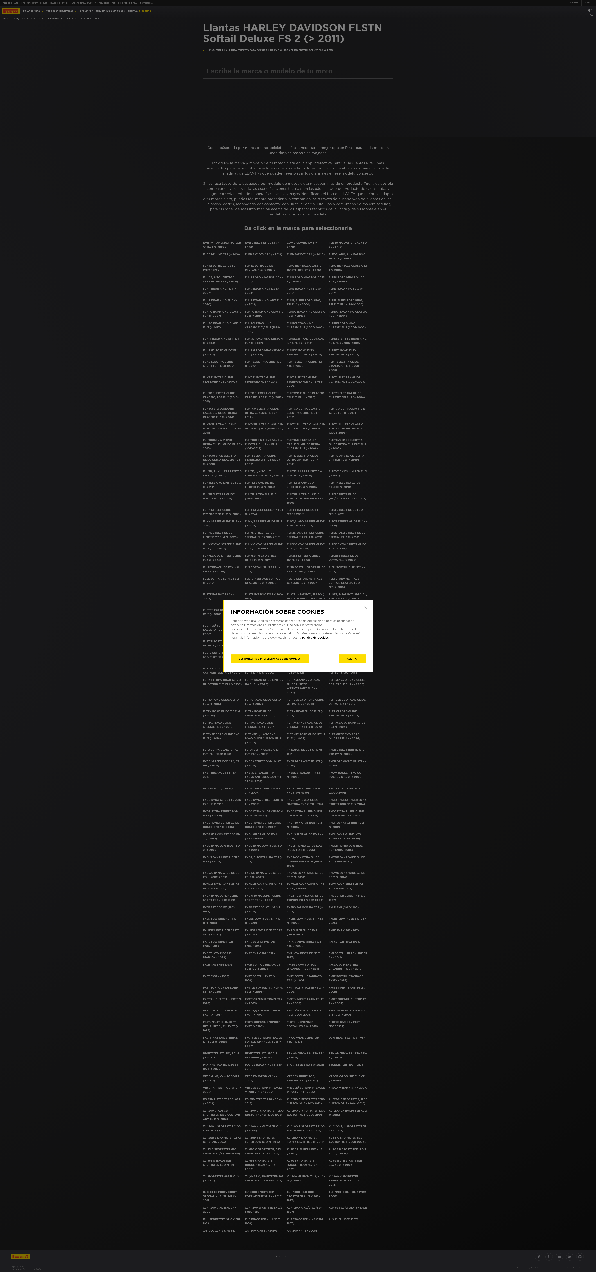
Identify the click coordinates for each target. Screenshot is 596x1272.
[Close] (365, 608)
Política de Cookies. (316, 637)
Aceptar (352, 659)
